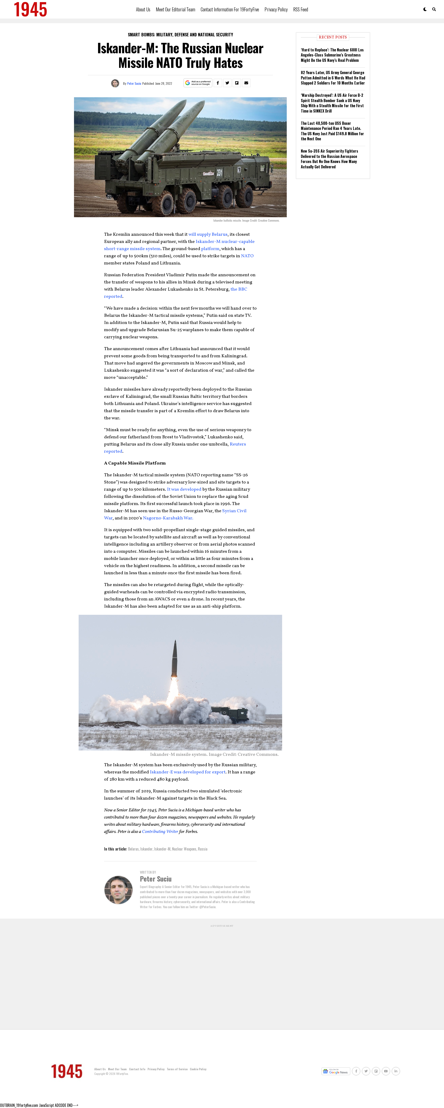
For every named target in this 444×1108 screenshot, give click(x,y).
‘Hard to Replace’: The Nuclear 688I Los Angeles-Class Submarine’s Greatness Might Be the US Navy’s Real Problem (332, 55)
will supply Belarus (208, 234)
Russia (202, 849)
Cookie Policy (198, 1069)
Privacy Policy (276, 9)
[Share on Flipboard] (237, 83)
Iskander (146, 849)
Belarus (133, 849)
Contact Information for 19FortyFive (230, 9)
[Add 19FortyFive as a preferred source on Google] (198, 83)
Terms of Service (177, 1069)
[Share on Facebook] (218, 83)
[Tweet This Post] (227, 83)
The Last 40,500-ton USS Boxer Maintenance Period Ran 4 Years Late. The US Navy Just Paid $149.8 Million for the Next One (332, 130)
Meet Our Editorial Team (175, 9)
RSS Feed (300, 9)
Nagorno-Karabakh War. (168, 518)
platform (210, 249)
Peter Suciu (134, 83)
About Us (143, 9)
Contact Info (137, 1069)
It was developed (184, 489)
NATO (247, 256)
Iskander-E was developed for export (187, 772)
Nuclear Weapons (184, 849)
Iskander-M (162, 849)
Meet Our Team (117, 1069)
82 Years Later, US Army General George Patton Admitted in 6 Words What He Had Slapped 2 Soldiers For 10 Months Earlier (333, 78)
